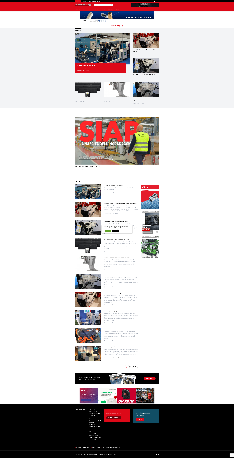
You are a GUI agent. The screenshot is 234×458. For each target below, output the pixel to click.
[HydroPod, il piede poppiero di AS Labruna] (88, 317)
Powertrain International (95, 420)
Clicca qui (140, 419)
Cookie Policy (120, 229)
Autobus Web (92, 415)
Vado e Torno (92, 409)
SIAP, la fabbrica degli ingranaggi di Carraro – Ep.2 (88, 166)
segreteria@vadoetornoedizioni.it (111, 447)
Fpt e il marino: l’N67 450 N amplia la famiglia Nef (117, 293)
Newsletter (89, 1)
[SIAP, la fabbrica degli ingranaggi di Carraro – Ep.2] (117, 141)
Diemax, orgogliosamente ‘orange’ (113, 329)
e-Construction (92, 424)
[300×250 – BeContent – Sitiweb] (89, 395)
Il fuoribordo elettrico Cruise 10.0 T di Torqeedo (116, 99)
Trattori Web (92, 422)
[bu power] (117, 16)
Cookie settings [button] (115, 230)
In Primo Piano (78, 9)
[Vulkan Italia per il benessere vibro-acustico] (88, 353)
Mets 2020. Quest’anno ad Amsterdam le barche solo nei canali (145, 50)
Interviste (88, 169)
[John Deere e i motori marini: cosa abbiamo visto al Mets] (146, 89)
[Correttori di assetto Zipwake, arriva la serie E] (88, 89)
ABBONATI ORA (150, 378)
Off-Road (94, 9)
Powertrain (91, 419)
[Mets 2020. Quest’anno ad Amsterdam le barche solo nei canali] (146, 40)
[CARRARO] (145, 395)
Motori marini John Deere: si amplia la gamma (145, 74)
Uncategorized (127, 340)
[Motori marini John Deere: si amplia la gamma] (146, 65)
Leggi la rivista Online (113, 417)
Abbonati (78, 1)
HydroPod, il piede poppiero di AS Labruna (115, 311)
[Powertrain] (83, 5)
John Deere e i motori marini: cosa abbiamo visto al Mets (146, 99)
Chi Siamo (84, 1)
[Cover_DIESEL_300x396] (150, 247)
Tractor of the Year (93, 435)
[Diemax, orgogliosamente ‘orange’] (88, 335)
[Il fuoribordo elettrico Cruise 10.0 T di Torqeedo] (117, 89)
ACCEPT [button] (108, 230)
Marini (98, 9)
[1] (107, 395)
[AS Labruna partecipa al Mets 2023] (102, 48)
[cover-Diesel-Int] (150, 222)
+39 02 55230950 (96, 447)
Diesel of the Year (93, 433)
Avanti (134, 366)
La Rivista (94, 1)
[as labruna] (126, 395)
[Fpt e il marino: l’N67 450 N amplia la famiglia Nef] (88, 299)
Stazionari (104, 9)
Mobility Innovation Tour (95, 437)
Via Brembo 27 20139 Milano (82, 447)
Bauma (88, 9)
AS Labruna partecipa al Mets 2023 (87, 65)
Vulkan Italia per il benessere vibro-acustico (116, 347)
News (84, 9)
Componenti (117, 9)
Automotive (110, 9)
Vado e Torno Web (93, 411)
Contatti (98, 1)
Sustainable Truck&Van (94, 413)
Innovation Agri (92, 439)
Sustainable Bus (93, 417)
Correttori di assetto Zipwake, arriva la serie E (87, 99)
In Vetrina (84, 169)
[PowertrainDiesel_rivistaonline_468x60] (145, 5)
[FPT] (150, 197)
